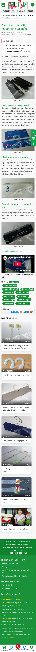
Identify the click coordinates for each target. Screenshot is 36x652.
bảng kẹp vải (8, 303)
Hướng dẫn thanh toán (10, 563)
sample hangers (23, 292)
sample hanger (9, 300)
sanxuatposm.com (19, 631)
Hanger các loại (23, 544)
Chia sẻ (6, 309)
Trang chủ (7, 541)
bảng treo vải (8, 292)
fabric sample (23, 296)
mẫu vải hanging (24, 300)
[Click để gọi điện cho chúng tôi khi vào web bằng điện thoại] (18, 646)
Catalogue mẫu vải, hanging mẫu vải (15, 441)
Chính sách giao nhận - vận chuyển (14, 576)
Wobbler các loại (7, 547)
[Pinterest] (20, 553)
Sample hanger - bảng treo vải (18, 51)
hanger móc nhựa (10, 285)
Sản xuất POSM (11, 544)
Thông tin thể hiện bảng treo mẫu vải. (18, 45)
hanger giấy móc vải (11, 289)
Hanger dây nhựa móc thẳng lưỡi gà (15, 529)
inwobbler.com (19, 634)
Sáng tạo (29, 547)
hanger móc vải (27, 289)
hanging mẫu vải (23, 303)
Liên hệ (20, 550)
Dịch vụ (15, 541)
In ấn (16, 547)
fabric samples (9, 296)
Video (14, 550)
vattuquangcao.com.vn (8, 634)
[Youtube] (16, 553)
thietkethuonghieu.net (7, 631)
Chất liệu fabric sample (15, 48)
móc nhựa (14, 282)
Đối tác (22, 547)
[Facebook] (11, 553)
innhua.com (27, 634)
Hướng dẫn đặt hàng (9, 567)
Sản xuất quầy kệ (24, 541)
